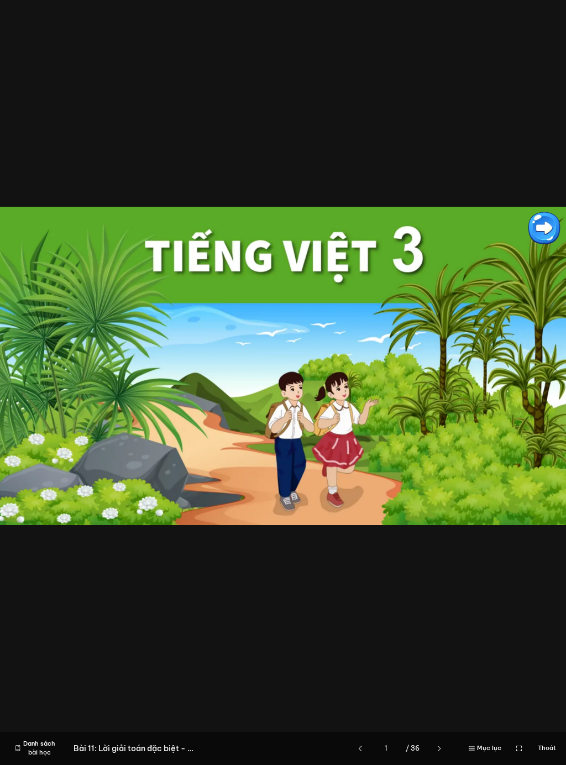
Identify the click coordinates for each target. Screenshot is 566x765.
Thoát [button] (547, 748)
